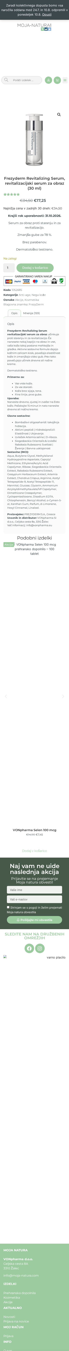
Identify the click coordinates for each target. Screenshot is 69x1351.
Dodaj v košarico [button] (34, 851)
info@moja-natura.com (21, 1275)
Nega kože (39, 295)
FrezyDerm (36, 304)
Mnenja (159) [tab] (31, 313)
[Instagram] (40, 948)
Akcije (19, 300)
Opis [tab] (14, 313)
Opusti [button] (47, 14)
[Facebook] (29, 948)
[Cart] (57, 80)
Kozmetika (32, 300)
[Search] (6, 80)
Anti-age (24, 295)
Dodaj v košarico (35, 268)
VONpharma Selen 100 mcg (34, 830)
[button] (65, 80)
